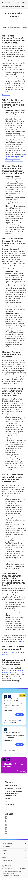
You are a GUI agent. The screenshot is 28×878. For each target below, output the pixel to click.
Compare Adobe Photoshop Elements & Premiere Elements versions (13, 793)
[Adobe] (8, 2)
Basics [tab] (4, 27)
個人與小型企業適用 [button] (7, 843)
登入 (23, 2)
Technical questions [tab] (14, 27)
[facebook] (3, 868)
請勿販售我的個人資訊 (7, 875)
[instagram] (6, 868)
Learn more (6, 95)
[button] (18, 2)
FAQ (6, 802)
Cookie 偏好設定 (10, 873)
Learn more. (11, 737)
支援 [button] (3, 853)
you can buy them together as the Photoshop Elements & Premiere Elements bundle (15, 157)
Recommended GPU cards (13, 788)
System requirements (11, 785)
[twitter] (8, 868)
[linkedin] (11, 868)
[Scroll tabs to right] (27, 27)
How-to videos (9, 805)
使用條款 (4, 873)
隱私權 (20, 871)
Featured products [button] (7, 860)
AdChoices (16, 875)
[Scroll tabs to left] (1, 27)
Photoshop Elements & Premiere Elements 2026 (15, 6)
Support (7, 798)
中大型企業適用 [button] (6, 846)
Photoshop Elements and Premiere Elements (13, 671)
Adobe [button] (4, 857)
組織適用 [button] (4, 850)
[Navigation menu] (2, 2)
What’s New (9, 652)
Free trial (22, 771)
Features (5, 654)
